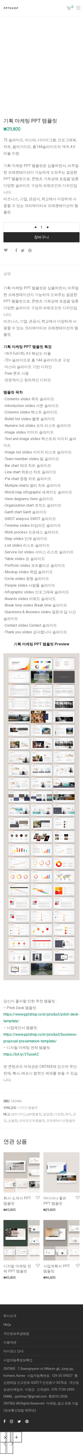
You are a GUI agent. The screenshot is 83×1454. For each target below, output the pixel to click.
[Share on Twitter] (23, 250)
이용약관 (9, 1342)
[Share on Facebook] (16, 250)
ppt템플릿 (34, 1114)
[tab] (41, 273)
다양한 (59, 1114)
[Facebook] (4, 1421)
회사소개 (9, 1316)
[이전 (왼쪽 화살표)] (3, 1442)
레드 (68, 1114)
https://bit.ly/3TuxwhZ (21, 1054)
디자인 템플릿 (28, 1107)
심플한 (13, 1120)
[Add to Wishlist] (7, 250)
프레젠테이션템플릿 (60, 1120)
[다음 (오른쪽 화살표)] (10, 1442)
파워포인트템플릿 (32, 1120)
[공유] (16, 1437)
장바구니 (41, 237)
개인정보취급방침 (16, 1333)
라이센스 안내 (13, 1351)
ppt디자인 (18, 1114)
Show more (9, 1209)
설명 (7, 273)
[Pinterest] (27, 1421)
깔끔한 (48, 1114)
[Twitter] (19, 1421)
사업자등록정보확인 (18, 1360)
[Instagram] (11, 1421)
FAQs (7, 1325)
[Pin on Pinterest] (30, 250)
